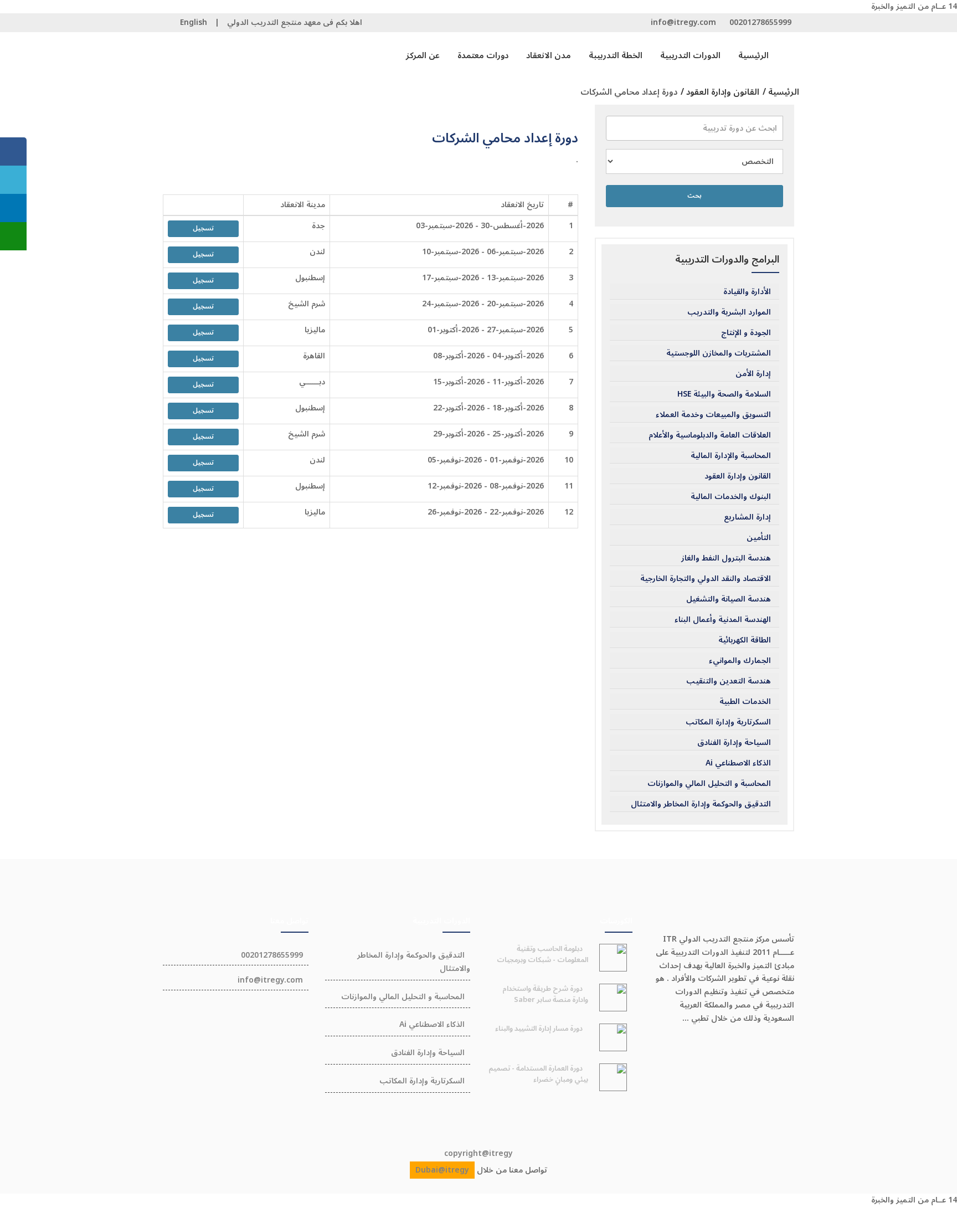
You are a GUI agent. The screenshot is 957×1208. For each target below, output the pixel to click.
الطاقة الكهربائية (744, 640)
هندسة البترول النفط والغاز (726, 558)
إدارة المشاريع (747, 517)
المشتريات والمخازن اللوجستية (718, 353)
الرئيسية (753, 55)
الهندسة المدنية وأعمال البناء (723, 620)
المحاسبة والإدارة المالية (731, 456)
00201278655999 (760, 22)
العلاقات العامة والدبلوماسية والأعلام (710, 435)
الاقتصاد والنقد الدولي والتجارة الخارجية (705, 579)
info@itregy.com (683, 22)
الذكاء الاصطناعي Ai (738, 763)
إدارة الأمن (753, 374)
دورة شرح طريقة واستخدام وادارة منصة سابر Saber (545, 994)
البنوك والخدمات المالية (731, 497)
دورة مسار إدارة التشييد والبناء (539, 1028)
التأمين (759, 538)
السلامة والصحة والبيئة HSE (724, 394)
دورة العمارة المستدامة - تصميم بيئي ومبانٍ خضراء (538, 1074)
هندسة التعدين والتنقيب (728, 681)
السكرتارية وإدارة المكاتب (728, 722)
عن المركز (423, 55)
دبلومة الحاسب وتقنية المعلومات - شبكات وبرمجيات (542, 954)
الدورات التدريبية (690, 55)
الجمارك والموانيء (740, 661)
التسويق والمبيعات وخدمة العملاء (713, 415)
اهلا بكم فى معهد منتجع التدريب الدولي (294, 22)
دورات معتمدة (482, 55)
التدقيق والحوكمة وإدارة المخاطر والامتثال (701, 804)
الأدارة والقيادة (747, 292)
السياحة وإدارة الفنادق (734, 743)
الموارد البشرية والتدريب (729, 312)
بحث (694, 196)
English (193, 22)
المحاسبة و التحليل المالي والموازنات (709, 784)
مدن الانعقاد (548, 55)
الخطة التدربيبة (615, 55)
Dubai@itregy (442, 1170)
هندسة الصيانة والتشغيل (728, 599)
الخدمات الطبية (745, 702)
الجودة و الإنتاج (746, 333)
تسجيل (203, 228)
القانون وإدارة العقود (737, 476)
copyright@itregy (478, 1153)
